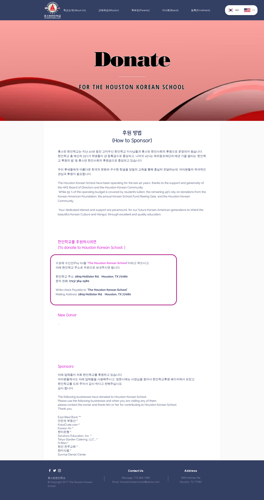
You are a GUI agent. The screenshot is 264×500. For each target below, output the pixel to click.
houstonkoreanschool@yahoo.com (139, 481)
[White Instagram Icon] (59, 471)
